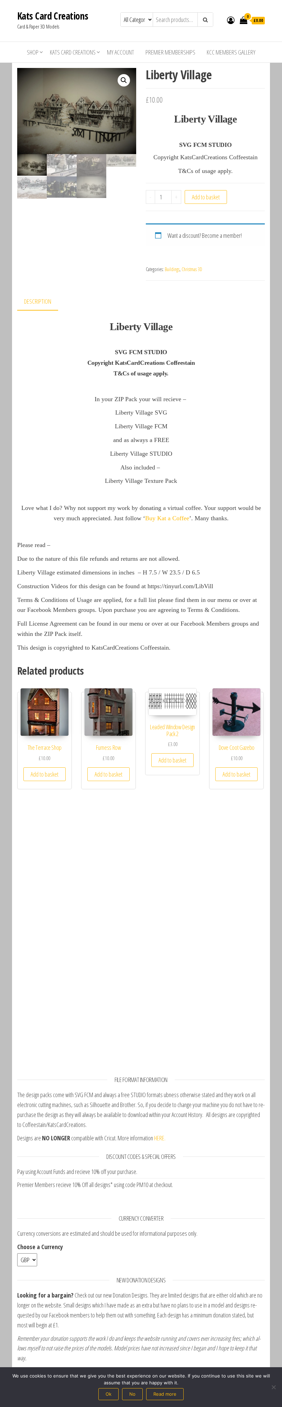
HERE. (159, 1138)
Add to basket (206, 197)
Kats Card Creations (52, 15)
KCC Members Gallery (231, 52)
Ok (108, 1394)
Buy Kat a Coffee (167, 518)
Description (37, 301)
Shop (33, 52)
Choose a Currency (40, 1247)
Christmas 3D (192, 269)
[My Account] (231, 20)
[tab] (42, 302)
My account (120, 52)
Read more (164, 1394)
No (132, 1394)
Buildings (172, 269)
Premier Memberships (170, 52)
